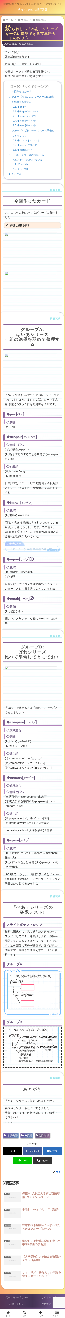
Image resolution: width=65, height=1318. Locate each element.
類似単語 (44, 1135)
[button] (42, 1160)
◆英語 (28, 1135)
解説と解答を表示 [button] (20, 225)
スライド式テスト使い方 (29, 159)
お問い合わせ (16, 1304)
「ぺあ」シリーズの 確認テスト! (29, 154)
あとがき (16, 173)
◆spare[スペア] (25, 149)
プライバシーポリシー (16, 1297)
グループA (22, 164)
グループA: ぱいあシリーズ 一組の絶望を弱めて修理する (33, 99)
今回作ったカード (21, 91)
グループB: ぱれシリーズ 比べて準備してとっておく (33, 133)
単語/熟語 (12, 1135)
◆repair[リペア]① (26, 120)
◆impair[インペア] (26, 116)
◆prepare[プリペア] (27, 145)
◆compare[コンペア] (28, 140)
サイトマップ (48, 1297)
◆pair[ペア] (23, 107)
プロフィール (48, 1304)
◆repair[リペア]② (26, 125)
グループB (22, 169)
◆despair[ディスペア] (28, 111)
